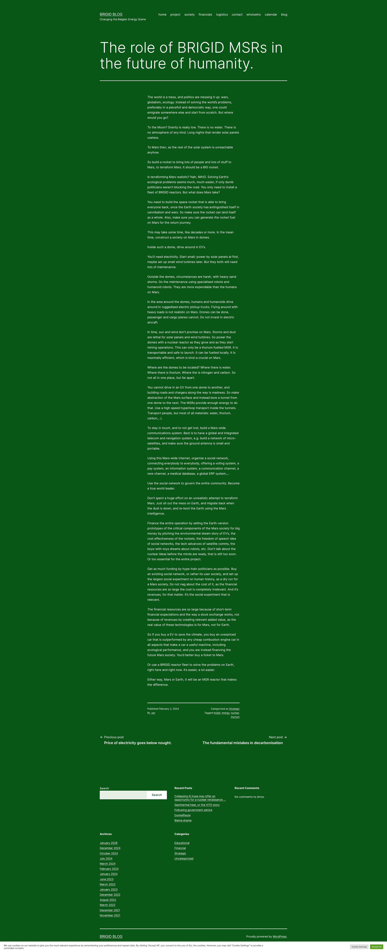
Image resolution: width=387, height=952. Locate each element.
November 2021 (110, 915)
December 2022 (110, 894)
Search (104, 788)
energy (225, 712)
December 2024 (110, 848)
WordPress (279, 936)
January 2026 (108, 842)
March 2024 (107, 863)
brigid (217, 712)
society (189, 14)
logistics (222, 14)
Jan (153, 712)
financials (205, 14)
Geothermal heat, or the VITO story (197, 804)
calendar (271, 14)
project (175, 14)
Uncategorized (183, 858)
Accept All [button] (376, 946)
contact (237, 14)
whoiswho (253, 14)
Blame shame (183, 820)
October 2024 (109, 853)
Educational (181, 842)
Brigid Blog (111, 14)
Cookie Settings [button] (359, 946)
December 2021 (110, 910)
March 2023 (107, 884)
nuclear (235, 712)
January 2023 (108, 889)
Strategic (234, 708)
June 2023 (106, 879)
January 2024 (109, 873)
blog (284, 14)
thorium (235, 716)
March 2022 (107, 904)
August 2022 (108, 899)
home (162, 14)
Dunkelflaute (182, 815)
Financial (180, 848)
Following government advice (193, 810)
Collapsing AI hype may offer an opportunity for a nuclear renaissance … (200, 798)
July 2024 (106, 858)
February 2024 (109, 868)
